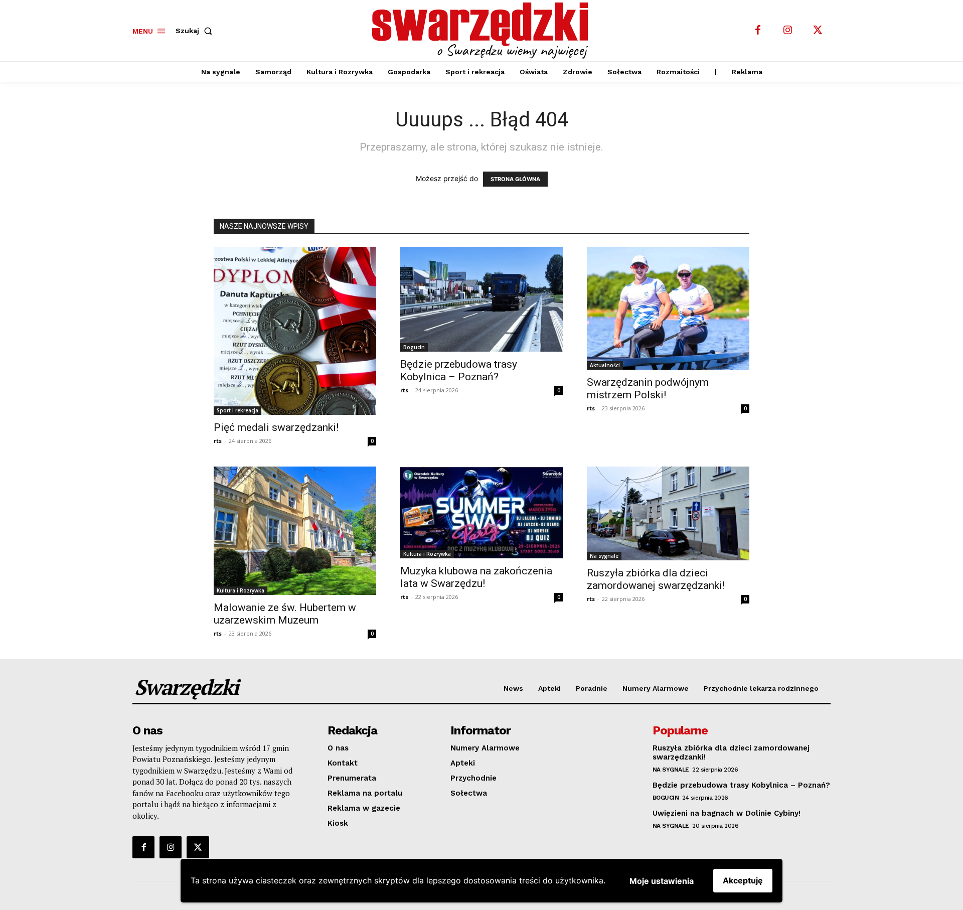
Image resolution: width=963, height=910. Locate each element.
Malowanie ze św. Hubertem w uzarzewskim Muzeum (285, 613)
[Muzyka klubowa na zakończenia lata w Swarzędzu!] (481, 512)
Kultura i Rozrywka (240, 590)
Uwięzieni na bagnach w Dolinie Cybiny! (726, 813)
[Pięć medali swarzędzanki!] (295, 331)
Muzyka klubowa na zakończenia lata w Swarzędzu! (476, 577)
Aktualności (605, 365)
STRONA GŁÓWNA (515, 179)
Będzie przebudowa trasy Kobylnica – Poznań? (458, 370)
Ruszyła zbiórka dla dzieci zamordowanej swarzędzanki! (656, 579)
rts (218, 440)
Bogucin (414, 347)
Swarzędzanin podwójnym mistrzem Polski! (648, 388)
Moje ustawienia (661, 881)
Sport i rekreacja (237, 410)
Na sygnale (604, 555)
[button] (196, 30)
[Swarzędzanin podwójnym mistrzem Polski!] (668, 308)
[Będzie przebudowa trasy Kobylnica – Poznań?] (481, 299)
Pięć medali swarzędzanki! (276, 427)
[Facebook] (757, 30)
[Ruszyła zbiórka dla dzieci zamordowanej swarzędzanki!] (668, 513)
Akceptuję (743, 880)
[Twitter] (818, 30)
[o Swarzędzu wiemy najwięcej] (483, 31)
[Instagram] (787, 30)
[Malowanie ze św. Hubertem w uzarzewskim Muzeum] (295, 531)
